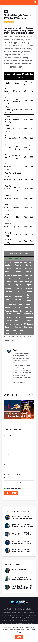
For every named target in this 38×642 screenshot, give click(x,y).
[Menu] (2, 2)
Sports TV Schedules (18, 569)
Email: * (6, 465)
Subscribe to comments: (11, 475)
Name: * (6, 455)
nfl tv (19, 336)
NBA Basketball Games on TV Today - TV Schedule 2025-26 (21, 587)
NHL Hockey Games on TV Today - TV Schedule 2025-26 (21, 579)
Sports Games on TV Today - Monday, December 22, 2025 (21, 542)
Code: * (6, 478)
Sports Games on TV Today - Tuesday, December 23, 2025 (21, 534)
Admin (15, 350)
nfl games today (10, 340)
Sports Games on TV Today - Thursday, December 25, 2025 (19, 415)
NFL (6, 11)
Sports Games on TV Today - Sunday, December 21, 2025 (21, 550)
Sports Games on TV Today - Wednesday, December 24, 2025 (22, 526)
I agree (19, 637)
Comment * (7, 436)
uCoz (29, 609)
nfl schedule (28, 336)
